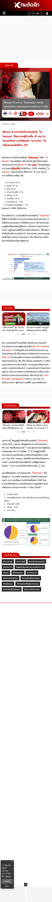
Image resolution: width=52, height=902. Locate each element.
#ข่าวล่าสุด (8, 561)
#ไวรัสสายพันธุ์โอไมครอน (28, 583)
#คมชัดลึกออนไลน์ (37, 561)
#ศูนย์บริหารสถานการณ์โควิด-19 (30, 567)
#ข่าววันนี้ (20, 561)
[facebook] (29, 13)
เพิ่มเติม (8, 876)
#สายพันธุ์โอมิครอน (11, 589)
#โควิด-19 (7, 567)
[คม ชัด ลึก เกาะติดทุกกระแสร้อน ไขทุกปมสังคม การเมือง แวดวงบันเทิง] (26, 5)
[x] (33, 13)
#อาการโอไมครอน (32, 589)
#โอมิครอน (8, 583)
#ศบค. (6, 572)
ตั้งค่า (7, 886)
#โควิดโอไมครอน (10, 578)
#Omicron (32, 572)
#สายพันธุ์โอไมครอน (31, 578)
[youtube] (37, 13)
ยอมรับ (7, 881)
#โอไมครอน (18, 572)
